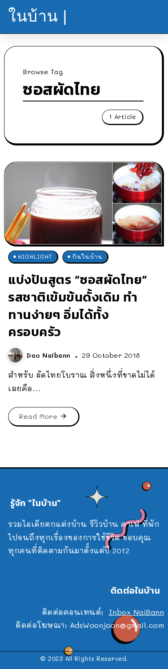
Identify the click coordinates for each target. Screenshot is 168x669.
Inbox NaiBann (136, 612)
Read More (38, 416)
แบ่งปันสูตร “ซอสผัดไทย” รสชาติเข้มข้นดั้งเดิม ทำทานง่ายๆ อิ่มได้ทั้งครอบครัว (78, 305)
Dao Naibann (50, 355)
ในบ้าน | (37, 16)
